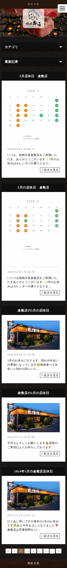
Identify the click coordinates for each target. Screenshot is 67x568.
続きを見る (51, 169)
